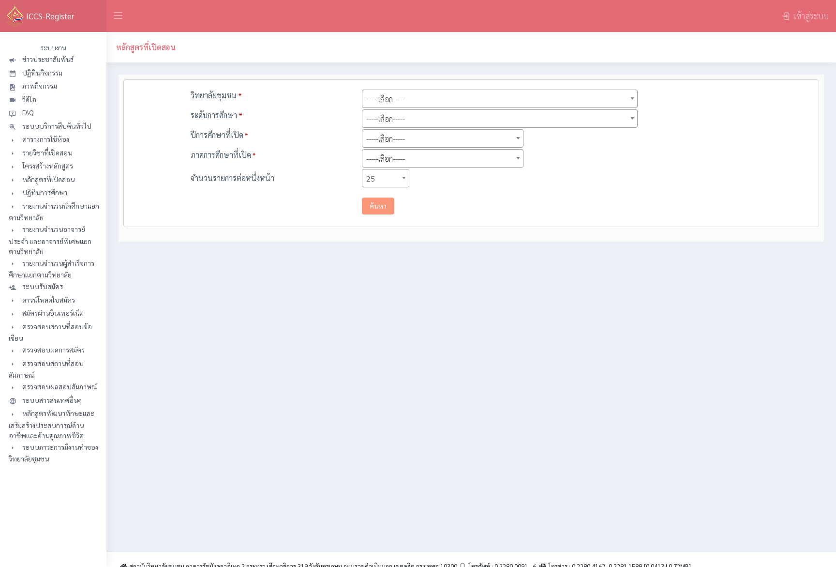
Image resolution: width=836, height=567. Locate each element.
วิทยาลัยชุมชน (216, 95)
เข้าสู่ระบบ (811, 15)
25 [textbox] (370, 178)
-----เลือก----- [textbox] (385, 99)
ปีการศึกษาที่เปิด (219, 135)
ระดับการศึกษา (216, 115)
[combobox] (500, 99)
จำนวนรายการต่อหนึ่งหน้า (232, 178)
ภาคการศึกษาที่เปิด (223, 155)
